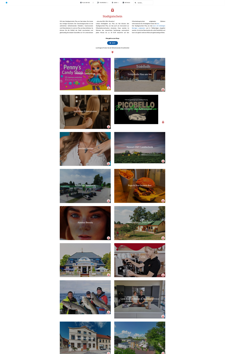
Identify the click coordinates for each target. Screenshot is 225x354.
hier (158, 23)
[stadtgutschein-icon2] (108, 87)
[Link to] (6, 2)
